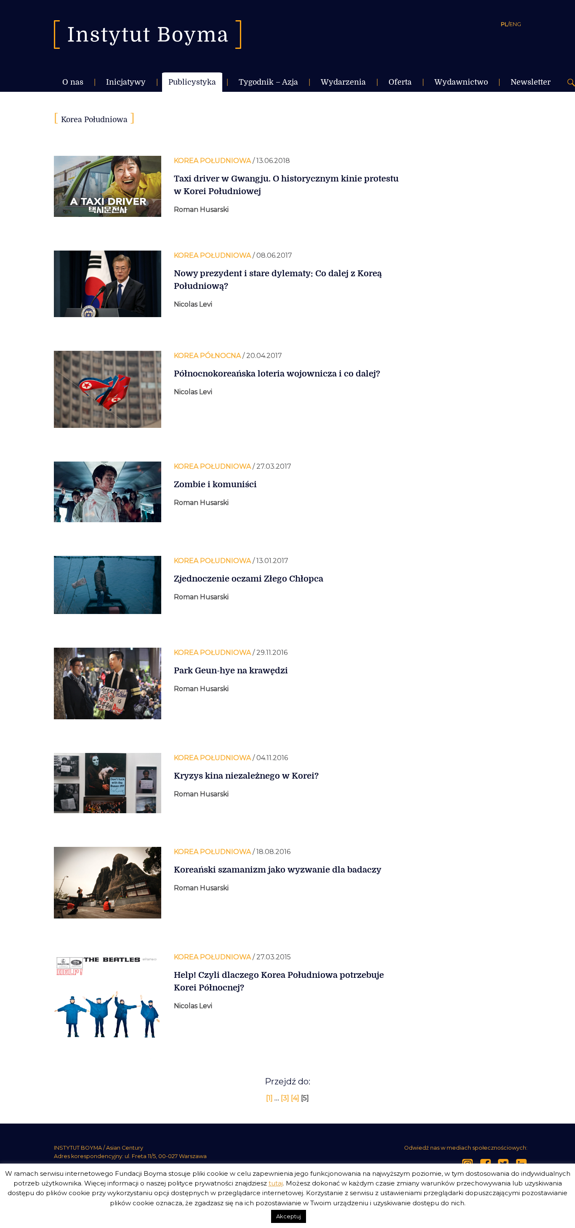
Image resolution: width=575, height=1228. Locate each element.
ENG (515, 24)
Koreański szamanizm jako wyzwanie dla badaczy (277, 870)
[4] (296, 1098)
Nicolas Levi (193, 304)
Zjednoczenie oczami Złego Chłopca (248, 579)
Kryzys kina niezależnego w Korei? (246, 776)
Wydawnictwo (461, 82)
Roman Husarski (201, 210)
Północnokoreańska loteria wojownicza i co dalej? (277, 374)
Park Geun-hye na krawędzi (231, 670)
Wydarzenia (343, 82)
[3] (286, 1098)
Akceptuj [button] (288, 1216)
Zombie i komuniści (215, 484)
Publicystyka (192, 82)
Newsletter (531, 82)
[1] (270, 1098)
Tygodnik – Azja (268, 82)
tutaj (276, 1183)
